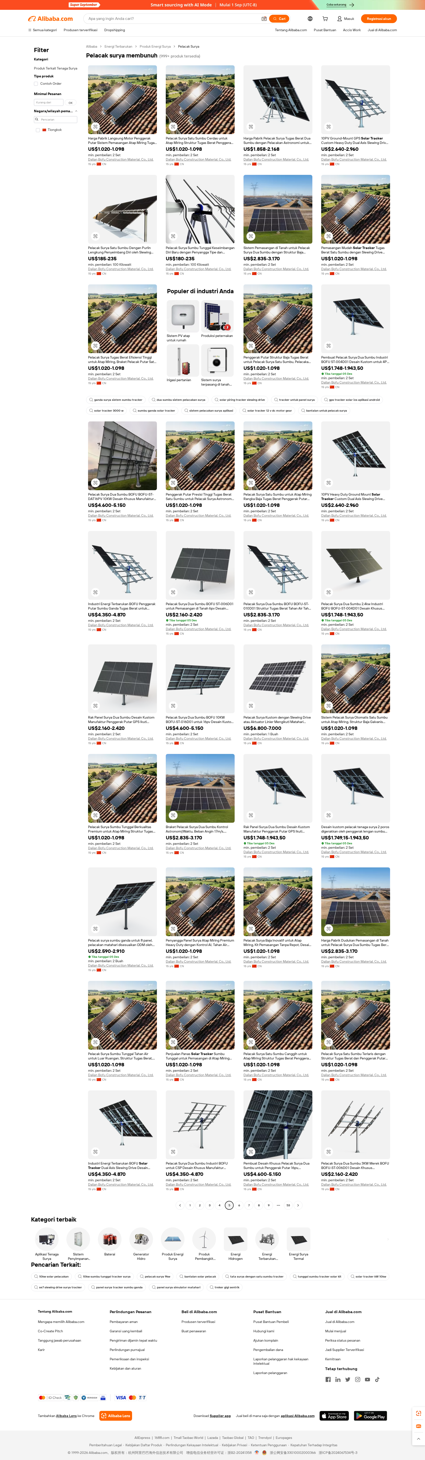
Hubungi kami (263, 1331)
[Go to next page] (298, 1205)
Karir (41, 1350)
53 (288, 1205)
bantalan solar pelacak (200, 1276)
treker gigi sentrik (227, 1287)
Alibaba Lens (66, 1416)
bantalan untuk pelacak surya (326, 410)
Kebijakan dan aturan (125, 1368)
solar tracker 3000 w (108, 410)
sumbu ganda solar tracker (156, 410)
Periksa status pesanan (342, 1340)
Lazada (212, 1438)
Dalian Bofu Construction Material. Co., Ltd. (120, 159)
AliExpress (142, 1438)
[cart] (326, 19)
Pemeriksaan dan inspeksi (129, 1359)
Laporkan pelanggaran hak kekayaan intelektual (280, 1361)
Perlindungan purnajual (127, 1350)
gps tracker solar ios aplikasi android (354, 400)
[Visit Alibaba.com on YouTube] (367, 1379)
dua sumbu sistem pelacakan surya (181, 400)
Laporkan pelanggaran (270, 1373)
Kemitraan (333, 1359)
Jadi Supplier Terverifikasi (344, 1350)
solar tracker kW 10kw (371, 1276)
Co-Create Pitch (50, 1331)
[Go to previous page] (180, 1205)
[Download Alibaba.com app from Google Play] (370, 1416)
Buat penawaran (194, 1331)
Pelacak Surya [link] (188, 46)
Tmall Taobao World (188, 1438)
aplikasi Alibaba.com (298, 1416)
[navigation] (55, 626)
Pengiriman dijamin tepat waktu (133, 1340)
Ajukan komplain (265, 1340)
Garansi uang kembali (126, 1331)
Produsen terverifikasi (198, 1322)
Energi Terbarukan (118, 46)
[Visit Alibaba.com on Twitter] (348, 1379)
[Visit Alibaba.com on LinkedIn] (338, 1379)
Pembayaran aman (124, 1322)
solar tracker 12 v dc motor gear (269, 410)
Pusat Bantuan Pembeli (271, 1322)
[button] (264, 19)
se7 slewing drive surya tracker (60, 1287)
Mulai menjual (335, 1331)
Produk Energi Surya (155, 46)
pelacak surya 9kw (157, 1276)
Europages (284, 1438)
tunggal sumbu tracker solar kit (319, 1276)
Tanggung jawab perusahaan (59, 1340)
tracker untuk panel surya (297, 400)
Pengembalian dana (268, 1350)
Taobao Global (232, 1438)
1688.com (161, 1438)
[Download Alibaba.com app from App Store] (334, 1416)
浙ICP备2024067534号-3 (338, 1453)
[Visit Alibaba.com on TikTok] (377, 1379)
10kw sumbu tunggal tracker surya (107, 1276)
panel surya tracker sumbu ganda (119, 1287)
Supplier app (220, 1416)
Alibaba (91, 46)
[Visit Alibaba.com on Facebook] (328, 1379)
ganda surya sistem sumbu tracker (118, 400)
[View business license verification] (257, 1452)
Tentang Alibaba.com (55, 1311)
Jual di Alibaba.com (339, 1322)
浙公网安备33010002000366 (293, 1453)
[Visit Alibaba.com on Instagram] (358, 1379)
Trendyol (265, 1438)
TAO (251, 1438)
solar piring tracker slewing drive (242, 400)
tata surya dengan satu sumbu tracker (257, 1276)
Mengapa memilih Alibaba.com (61, 1322)
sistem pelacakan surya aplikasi (211, 410)
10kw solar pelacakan (54, 1276)
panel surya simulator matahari (178, 1287)
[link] (418, 1413)
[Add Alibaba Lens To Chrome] (115, 1416)
